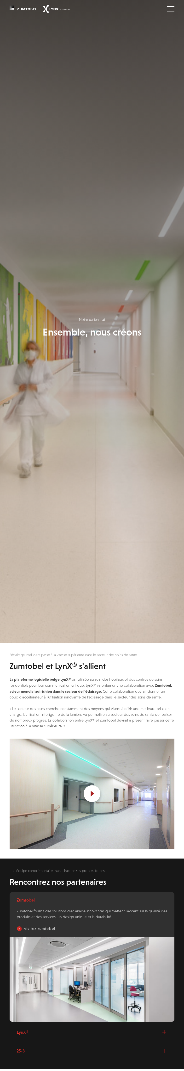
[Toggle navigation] (170, 9)
